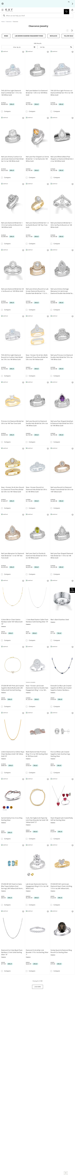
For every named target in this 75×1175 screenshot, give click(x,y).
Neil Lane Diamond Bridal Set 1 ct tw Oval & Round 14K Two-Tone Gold (37, 225)
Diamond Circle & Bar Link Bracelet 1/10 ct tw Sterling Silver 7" (37, 952)
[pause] (2, 4)
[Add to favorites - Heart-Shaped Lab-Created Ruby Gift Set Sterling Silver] (72, 779)
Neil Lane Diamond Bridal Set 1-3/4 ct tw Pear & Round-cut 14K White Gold (61, 225)
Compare (7, 111)
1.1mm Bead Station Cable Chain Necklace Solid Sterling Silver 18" (37, 621)
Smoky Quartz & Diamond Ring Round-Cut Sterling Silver (61, 951)
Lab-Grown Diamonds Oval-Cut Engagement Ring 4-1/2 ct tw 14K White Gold (37, 886)
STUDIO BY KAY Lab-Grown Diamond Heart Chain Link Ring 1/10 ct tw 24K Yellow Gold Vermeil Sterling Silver (61, 886)
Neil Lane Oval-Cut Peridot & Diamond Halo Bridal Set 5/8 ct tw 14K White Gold (36, 555)
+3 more (5, 810)
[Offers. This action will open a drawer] (66, 11)
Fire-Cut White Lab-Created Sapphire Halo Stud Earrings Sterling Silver (60, 754)
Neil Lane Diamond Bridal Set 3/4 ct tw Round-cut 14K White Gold (12, 290)
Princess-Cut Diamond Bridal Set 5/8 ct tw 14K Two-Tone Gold (12, 422)
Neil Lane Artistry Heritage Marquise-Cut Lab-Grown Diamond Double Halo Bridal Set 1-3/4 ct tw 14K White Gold (62, 291)
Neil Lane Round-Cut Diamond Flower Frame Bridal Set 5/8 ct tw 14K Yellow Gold (62, 489)
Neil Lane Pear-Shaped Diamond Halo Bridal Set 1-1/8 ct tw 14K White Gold (62, 555)
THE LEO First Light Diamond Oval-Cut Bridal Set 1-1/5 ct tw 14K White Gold (11, 93)
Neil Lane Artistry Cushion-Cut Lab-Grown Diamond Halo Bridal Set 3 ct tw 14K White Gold (12, 159)
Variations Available (30, 682)
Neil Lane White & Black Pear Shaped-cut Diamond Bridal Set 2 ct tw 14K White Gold (62, 159)
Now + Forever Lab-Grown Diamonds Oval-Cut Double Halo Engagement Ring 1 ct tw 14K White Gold (37, 688)
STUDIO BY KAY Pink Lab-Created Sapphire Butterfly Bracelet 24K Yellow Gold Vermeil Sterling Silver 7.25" (12, 688)
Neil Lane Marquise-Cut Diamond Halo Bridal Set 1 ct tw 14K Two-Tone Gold (12, 555)
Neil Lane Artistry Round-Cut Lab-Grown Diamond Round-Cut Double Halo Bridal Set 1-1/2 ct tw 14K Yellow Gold (37, 291)
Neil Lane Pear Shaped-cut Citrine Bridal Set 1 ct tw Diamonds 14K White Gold (37, 159)
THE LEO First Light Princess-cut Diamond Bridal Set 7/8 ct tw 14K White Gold (62, 93)
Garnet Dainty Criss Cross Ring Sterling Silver (11, 819)
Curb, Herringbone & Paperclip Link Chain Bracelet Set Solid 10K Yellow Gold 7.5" (37, 820)
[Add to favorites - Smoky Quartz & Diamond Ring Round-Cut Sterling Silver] (72, 911)
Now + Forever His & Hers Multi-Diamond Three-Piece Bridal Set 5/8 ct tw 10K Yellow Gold (37, 357)
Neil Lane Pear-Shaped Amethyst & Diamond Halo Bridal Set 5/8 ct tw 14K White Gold (62, 423)
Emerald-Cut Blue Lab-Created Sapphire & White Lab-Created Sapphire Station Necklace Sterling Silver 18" (61, 688)
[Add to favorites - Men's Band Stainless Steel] (72, 580)
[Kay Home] (9, 10)
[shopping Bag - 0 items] (73, 11)
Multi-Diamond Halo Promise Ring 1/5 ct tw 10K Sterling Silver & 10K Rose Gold (37, 754)
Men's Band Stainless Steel (60, 620)
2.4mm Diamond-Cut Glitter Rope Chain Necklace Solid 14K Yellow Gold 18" (12, 754)
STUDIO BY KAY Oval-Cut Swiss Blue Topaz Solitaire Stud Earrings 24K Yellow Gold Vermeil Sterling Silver (12, 886)
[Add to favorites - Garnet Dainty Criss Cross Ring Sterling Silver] (23, 779)
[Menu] (2, 10)
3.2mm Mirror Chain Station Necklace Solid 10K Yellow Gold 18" (11, 622)
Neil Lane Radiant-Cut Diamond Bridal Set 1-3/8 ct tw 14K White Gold (36, 93)
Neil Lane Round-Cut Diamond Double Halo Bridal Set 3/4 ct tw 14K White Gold (37, 423)
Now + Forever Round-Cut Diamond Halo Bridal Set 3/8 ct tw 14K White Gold (36, 489)
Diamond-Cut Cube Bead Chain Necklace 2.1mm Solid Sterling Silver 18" (11, 952)
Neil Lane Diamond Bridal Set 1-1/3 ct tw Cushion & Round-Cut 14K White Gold (12, 225)
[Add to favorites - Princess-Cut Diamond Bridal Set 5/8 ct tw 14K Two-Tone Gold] (23, 382)
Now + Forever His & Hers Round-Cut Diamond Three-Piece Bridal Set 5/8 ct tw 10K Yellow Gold (12, 489)
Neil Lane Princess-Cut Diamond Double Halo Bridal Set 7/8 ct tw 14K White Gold (62, 357)
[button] (72, 4)
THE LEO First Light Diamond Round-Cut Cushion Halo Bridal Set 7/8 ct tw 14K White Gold (12, 357)
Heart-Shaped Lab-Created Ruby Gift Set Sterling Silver (62, 819)
